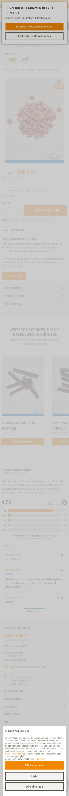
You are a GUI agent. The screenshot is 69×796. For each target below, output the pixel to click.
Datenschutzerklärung (15, 753)
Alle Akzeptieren (34, 765)
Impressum (40, 759)
